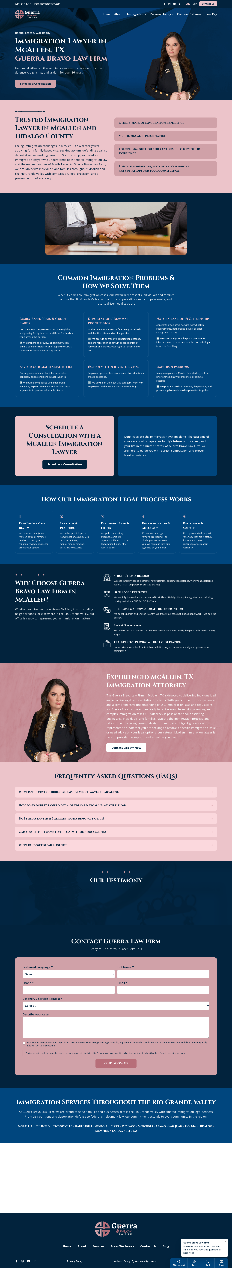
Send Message (116, 1063)
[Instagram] (169, 4)
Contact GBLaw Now (126, 747)
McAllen (25, 1126)
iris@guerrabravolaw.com (47, 3)
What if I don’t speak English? (116, 845)
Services (98, 1246)
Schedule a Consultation (35, 83)
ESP (195, 3)
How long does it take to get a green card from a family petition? (116, 805)
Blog (166, 1246)
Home (105, 14)
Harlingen (83, 1126)
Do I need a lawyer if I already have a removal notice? (116, 818)
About (118, 14)
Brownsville (62, 1126)
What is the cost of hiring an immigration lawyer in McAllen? (116, 792)
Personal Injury (161, 14)
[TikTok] (179, 4)
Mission (101, 1126)
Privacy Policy (75, 1261)
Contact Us (208, 3)
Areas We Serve (122, 1246)
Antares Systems (145, 1261)
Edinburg (42, 1126)
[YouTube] (174, 4)
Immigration (136, 14)
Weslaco (128, 1126)
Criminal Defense (189, 14)
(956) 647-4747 (23, 3)
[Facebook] (164, 4)
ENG (188, 3)
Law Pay (211, 14)
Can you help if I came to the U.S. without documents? (116, 832)
